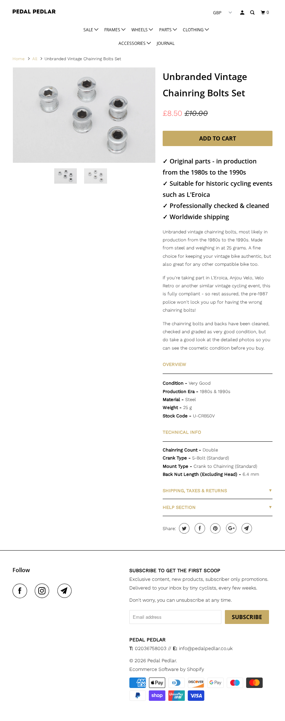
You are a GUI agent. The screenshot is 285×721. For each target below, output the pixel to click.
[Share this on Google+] (230, 528)
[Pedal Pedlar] (34, 11)
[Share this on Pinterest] (215, 528)
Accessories (133, 43)
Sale (88, 30)
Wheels (140, 30)
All (34, 58)
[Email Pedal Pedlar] (66, 591)
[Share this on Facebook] (199, 528)
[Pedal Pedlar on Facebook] (21, 591)
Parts (166, 30)
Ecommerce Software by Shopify (166, 669)
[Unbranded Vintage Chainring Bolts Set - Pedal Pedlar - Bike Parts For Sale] (84, 115)
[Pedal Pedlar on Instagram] (43, 591)
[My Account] (242, 12)
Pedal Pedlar (161, 660)
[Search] (252, 12)
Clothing (194, 30)
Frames (112, 30)
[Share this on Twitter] (183, 528)
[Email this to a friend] (246, 528)
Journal (165, 43)
